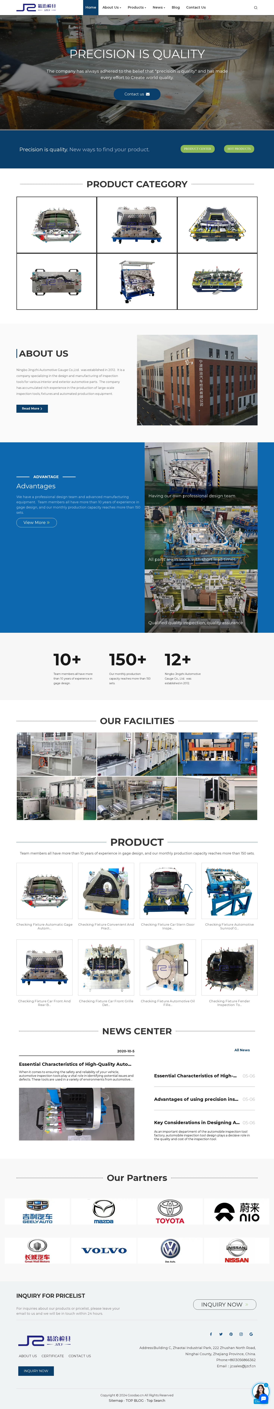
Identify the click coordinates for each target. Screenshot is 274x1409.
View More (34, 522)
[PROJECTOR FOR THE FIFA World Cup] (56, 224)
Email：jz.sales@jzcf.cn (236, 1366)
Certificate (53, 1356)
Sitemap (116, 1401)
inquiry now (36, 1371)
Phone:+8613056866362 (236, 1360)
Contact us (134, 94)
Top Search (156, 1401)
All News (242, 1050)
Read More (30, 408)
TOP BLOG (135, 1401)
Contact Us (80, 1356)
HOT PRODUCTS (239, 148)
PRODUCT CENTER (197, 148)
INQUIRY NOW (221, 1304)
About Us (28, 1356)
